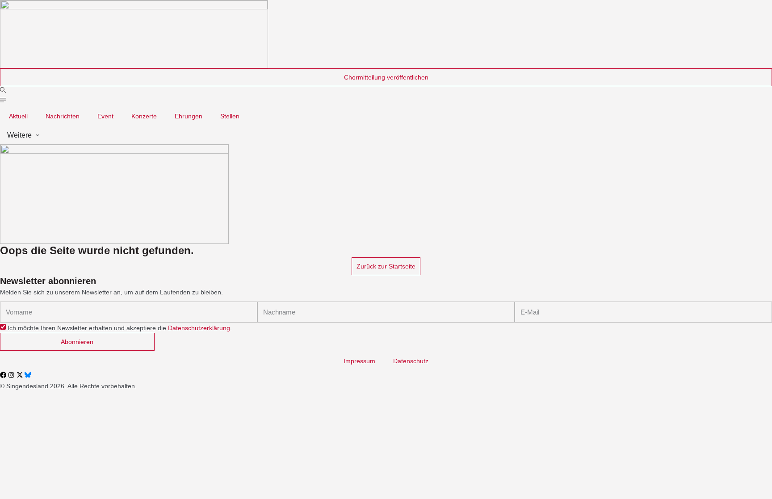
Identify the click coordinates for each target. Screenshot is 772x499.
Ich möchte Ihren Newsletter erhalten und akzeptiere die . (120, 327)
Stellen (229, 116)
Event (105, 116)
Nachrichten (63, 116)
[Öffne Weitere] (37, 135)
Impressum (359, 361)
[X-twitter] (20, 375)
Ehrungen (188, 116)
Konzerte (144, 116)
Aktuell (18, 116)
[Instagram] (11, 375)
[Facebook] (3, 375)
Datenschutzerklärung (199, 327)
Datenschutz (410, 361)
